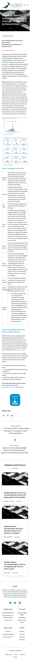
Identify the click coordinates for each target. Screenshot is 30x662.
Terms (15, 654)
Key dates (22, 637)
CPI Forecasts (8, 620)
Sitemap (15, 657)
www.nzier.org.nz (20, 349)
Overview (8, 631)
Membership (8, 609)
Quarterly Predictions (8, 612)
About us (22, 631)
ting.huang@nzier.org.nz (8, 387)
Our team (22, 634)
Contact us (22, 639)
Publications (22, 617)
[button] (24, 5)
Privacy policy (8, 654)
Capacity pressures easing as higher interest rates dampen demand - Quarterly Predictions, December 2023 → (14, 451)
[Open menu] (27, 5)
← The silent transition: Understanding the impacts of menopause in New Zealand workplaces (15, 430)
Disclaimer (22, 654)
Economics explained (8, 634)
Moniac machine (7, 637)
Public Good (8, 628)
